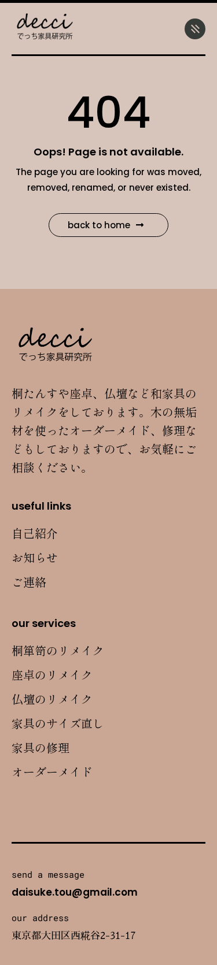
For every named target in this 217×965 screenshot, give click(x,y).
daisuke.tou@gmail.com (75, 892)
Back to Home (99, 225)
